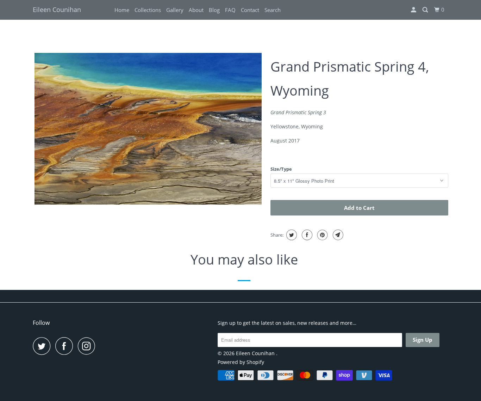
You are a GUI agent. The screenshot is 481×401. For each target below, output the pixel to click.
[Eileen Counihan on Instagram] (88, 346)
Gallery (174, 9)
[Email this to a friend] (337, 235)
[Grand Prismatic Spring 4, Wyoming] (148, 129)
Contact (250, 9)
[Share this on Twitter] (291, 235)
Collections (148, 9)
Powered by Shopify (241, 362)
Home (121, 9)
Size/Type (281, 169)
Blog (214, 9)
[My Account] (414, 10)
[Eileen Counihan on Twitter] (43, 346)
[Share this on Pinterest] (322, 235)
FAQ (230, 9)
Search (272, 9)
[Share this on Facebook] (306, 235)
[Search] (425, 10)
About (196, 9)
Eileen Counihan (57, 9)
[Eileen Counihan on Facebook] (65, 346)
